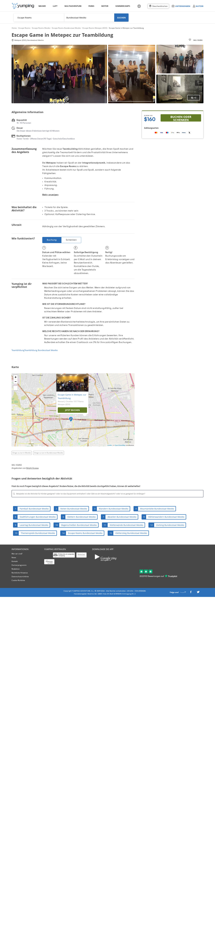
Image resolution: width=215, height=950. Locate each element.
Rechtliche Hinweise (20, 572)
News (14, 557)
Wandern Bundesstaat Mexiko (113, 508)
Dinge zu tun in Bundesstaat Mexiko (48, 453)
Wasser (41, 6)
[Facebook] (190, 592)
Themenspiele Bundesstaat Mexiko (38, 533)
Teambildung (18, 350)
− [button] (16, 381)
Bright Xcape (32, 468)
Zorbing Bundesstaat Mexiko (170, 525)
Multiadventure (72, 6)
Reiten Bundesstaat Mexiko (73, 508)
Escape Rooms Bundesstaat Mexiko (85, 533)
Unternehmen (182, 6)
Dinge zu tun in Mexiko (21, 453)
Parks (91, 6)
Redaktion (16, 569)
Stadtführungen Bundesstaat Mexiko (38, 516)
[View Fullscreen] (15, 388)
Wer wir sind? (17, 553)
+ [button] (16, 377)
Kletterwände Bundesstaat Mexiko (126, 525)
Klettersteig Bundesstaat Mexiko (131, 533)
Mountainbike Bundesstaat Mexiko (157, 508)
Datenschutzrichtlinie (20, 576)
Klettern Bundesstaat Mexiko (81, 516)
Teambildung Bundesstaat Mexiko (41, 350)
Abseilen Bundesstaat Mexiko (122, 516)
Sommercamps (122, 6)
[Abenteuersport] (23, 6)
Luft (55, 6)
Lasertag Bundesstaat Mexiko (34, 525)
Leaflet (109, 445)
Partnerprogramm (19, 565)
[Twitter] (198, 592)
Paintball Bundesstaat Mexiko (34, 508)
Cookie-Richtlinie (18, 580)
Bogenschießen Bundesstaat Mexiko (79, 525)
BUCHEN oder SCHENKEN (180, 118)
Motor (104, 6)
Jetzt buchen (72, 410)
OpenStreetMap (120, 445)
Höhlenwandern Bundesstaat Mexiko (166, 516)
